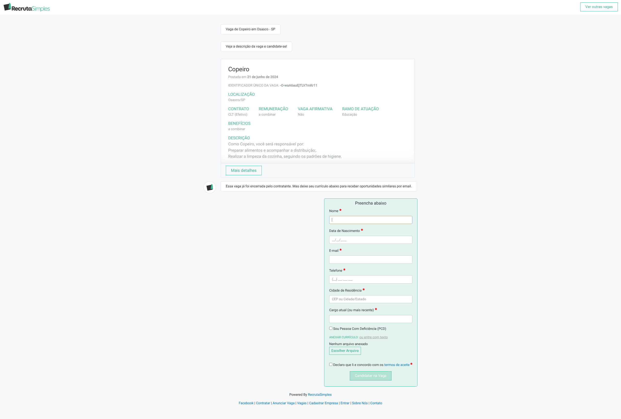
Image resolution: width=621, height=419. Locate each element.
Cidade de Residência (345, 291)
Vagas (302, 403)
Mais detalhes (244, 170)
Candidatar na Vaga (370, 375)
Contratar (263, 403)
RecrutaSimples (320, 395)
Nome (333, 211)
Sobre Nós (360, 403)
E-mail (334, 251)
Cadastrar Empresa (323, 403)
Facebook (246, 403)
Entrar (345, 403)
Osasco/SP (236, 100)
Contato (376, 403)
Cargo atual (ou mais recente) (351, 310)
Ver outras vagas (599, 7)
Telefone (335, 271)
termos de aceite (397, 365)
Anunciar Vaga (284, 403)
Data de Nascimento (344, 231)
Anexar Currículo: (344, 337)
